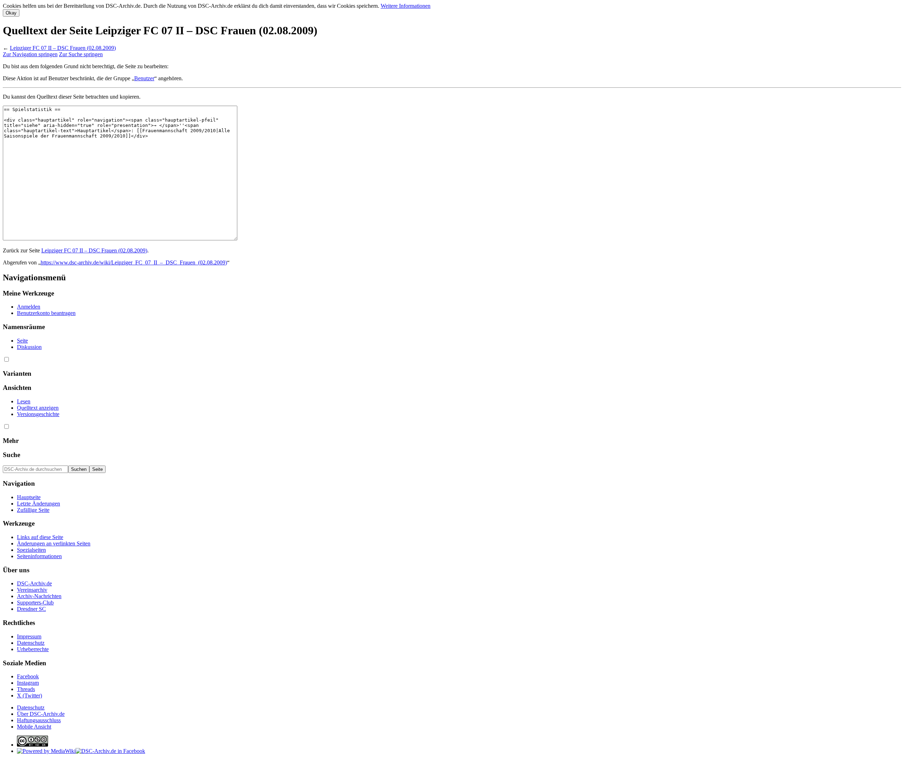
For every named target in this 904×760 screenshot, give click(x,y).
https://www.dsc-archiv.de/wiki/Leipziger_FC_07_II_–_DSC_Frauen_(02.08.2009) (134, 262)
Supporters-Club (35, 603)
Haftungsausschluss (39, 720)
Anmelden (28, 307)
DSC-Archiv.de (34, 583)
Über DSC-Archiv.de (41, 714)
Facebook (28, 676)
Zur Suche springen (81, 54)
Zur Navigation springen (30, 54)
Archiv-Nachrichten (39, 596)
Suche (11, 454)
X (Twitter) (29, 695)
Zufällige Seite (33, 510)
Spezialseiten (31, 550)
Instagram (28, 683)
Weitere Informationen (405, 6)
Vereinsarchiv (32, 590)
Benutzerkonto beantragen (46, 313)
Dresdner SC (31, 609)
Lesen (23, 401)
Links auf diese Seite (40, 537)
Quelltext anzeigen (38, 408)
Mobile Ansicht (34, 727)
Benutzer (144, 78)
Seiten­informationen (39, 556)
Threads (26, 689)
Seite (22, 341)
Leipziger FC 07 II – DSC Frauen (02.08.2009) (63, 48)
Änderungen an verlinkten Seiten (53, 543)
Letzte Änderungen (38, 504)
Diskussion (29, 347)
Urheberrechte (33, 649)
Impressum (29, 636)
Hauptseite (29, 497)
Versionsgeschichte (38, 414)
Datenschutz (30, 643)
